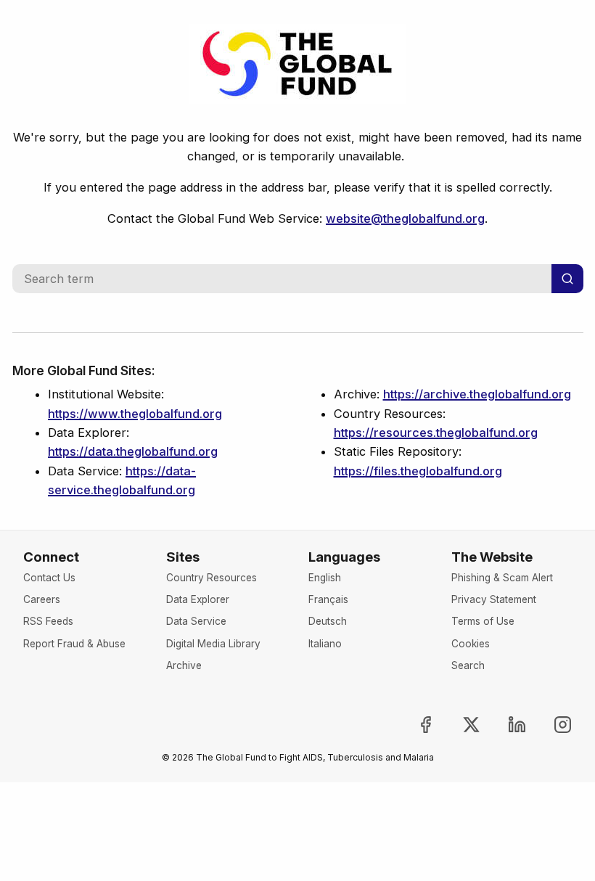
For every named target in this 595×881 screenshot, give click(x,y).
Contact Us (49, 577)
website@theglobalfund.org (405, 218)
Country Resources (211, 577)
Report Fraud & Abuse (74, 644)
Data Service (196, 621)
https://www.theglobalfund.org (135, 413)
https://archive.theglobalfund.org (477, 394)
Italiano (325, 644)
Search (468, 665)
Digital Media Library (213, 644)
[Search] (567, 278)
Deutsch (327, 621)
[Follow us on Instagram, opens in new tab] (551, 725)
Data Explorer (197, 599)
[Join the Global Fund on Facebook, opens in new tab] (414, 725)
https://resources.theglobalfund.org (436, 432)
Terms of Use (482, 621)
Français (328, 599)
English (324, 577)
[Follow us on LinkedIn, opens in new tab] (505, 725)
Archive (184, 665)
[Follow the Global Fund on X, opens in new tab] (459, 725)
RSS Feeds (48, 621)
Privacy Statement (493, 599)
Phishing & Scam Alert (502, 577)
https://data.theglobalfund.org (133, 451)
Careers (41, 599)
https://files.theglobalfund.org (418, 471)
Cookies (470, 644)
